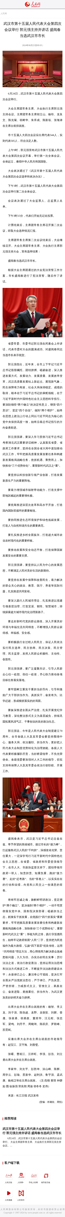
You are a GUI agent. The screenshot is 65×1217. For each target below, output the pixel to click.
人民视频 (8, 1200)
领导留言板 (45, 1182)
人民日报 (8, 1182)
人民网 (3, 13)
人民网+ (21, 1182)
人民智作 (20, 1200)
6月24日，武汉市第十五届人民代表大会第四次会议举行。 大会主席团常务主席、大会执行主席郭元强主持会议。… (32, 1142)
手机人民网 (33, 1182)
